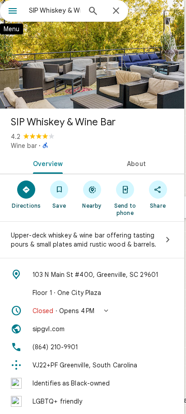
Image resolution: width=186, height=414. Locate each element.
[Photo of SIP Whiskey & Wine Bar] (92, 54)
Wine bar (24, 146)
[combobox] (54, 10)
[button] (92, 311)
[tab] (46, 163)
